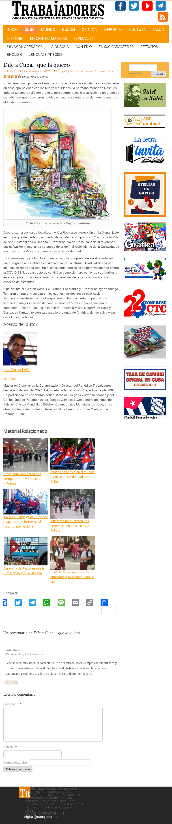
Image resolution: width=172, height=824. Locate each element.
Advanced (134, 73)
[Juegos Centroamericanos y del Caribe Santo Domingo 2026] (145, 280)
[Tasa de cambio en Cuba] (145, 388)
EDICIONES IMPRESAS (48, 38)
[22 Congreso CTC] (145, 316)
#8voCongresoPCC (25, 47)
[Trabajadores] (24, 792)
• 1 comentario (103, 71)
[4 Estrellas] (16, 76)
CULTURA (137, 29)
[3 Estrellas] (12, 76)
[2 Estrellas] (9, 76)
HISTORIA (15, 38)
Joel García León (16, 369)
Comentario (12, 704)
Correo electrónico (16, 762)
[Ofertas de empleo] (145, 194)
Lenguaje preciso (46, 55)
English (14, 55)
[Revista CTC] (145, 357)
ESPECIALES (84, 38)
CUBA (29, 29)
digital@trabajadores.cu (42, 817)
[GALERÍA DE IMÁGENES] (145, 249)
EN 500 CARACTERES (116, 47)
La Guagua (59, 47)
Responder (11, 682)
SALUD (158, 29)
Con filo (83, 47)
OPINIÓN (89, 29)
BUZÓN (68, 29)
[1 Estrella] (5, 76)
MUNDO (48, 29)
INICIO (12, 29)
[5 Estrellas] (19, 76)
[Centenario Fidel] (145, 105)
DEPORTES (113, 29)
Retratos (149, 47)
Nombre (10, 747)
